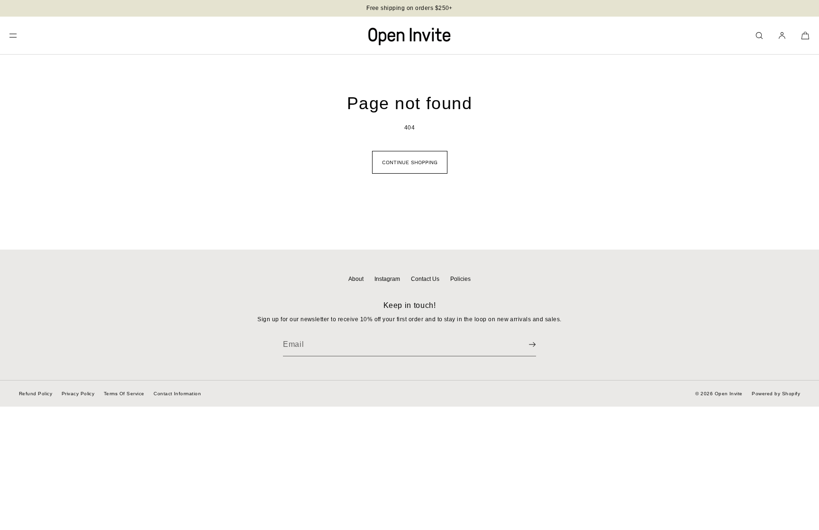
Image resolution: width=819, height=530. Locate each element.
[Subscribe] (524, 344)
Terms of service (124, 393)
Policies (460, 279)
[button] (759, 35)
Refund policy (35, 393)
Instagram (387, 279)
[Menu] (20, 35)
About (356, 279)
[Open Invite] (409, 35)
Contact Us (425, 279)
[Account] (782, 35)
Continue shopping (409, 162)
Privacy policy (78, 393)
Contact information (177, 393)
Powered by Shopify (776, 393)
